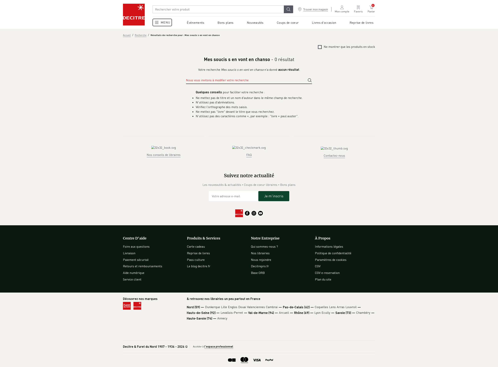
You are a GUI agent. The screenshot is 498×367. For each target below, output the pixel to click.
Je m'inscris (273, 196)
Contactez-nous (334, 155)
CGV (318, 266)
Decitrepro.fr (260, 266)
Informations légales (329, 246)
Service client (132, 279)
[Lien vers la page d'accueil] (134, 14)
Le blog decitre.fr (198, 266)
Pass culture (196, 260)
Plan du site (323, 279)
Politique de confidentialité (333, 253)
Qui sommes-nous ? (264, 246)
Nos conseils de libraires (164, 155)
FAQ (249, 155)
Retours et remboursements (142, 266)
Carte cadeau (196, 246)
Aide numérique (133, 273)
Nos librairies (260, 253)
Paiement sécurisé (136, 260)
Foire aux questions (136, 246)
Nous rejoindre (261, 260)
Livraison (129, 253)
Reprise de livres (198, 253)
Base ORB (258, 273)
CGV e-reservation (327, 273)
